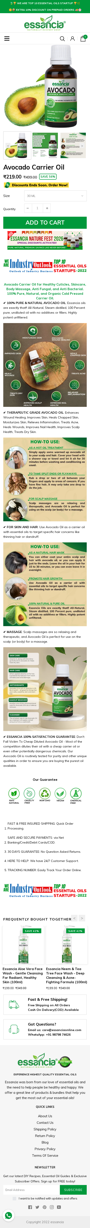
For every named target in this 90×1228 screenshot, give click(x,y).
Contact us (45, 1123)
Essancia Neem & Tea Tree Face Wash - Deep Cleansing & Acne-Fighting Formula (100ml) (66, 975)
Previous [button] (7, 145)
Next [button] (82, 145)
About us (45, 1116)
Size (6, 196)
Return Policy (45, 1136)
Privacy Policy (45, 1149)
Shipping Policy (45, 1129)
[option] (45, 86)
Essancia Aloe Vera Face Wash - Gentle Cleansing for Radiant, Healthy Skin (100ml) (23, 975)
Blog (45, 1142)
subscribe (73, 1190)
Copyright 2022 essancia (45, 1222)
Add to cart (45, 222)
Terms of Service (45, 1155)
